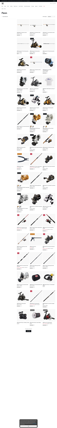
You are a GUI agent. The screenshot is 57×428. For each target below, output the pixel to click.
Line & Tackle (21, 6)
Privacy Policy (34, 423)
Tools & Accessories (27, 6)
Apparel (36, 6)
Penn (5, 8)
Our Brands (40, 6)
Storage (32, 6)
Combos (11, 6)
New (2, 6)
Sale (44, 6)
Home (2, 8)
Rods (8, 6)
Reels (5, 6)
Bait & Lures (15, 6)
